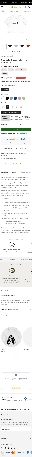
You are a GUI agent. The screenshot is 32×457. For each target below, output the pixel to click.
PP (3, 107)
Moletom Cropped (21, 69)
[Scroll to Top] (29, 448)
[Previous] (13, 357)
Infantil (11, 69)
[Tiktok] (11, 448)
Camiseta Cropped (13, 11)
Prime (4, 69)
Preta (7, 98)
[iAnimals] (16, 7)
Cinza (11, 98)
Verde (23, 98)
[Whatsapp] (15, 448)
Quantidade (4, 124)
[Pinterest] (2, 448)
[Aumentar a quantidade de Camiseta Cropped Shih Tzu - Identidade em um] (29, 124)
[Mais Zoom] (27, 39)
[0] (29, 7)
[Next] (18, 357)
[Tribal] (11, 337)
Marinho (15, 98)
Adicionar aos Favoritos (11, 164)
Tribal (3, 349)
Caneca (4, 73)
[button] (11, 112)
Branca (3, 98)
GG (21, 107)
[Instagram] (8, 448)
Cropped (5, 90)
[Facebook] (5, 448)
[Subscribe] (29, 429)
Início (2, 11)
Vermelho (19, 98)
